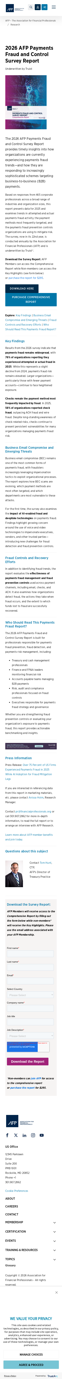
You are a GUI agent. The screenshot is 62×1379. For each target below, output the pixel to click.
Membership (14, 1222)
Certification (15, 1231)
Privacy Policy (10, 1376)
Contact (11, 1214)
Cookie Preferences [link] (16, 1190)
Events (10, 1240)
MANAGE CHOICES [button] (31, 1354)
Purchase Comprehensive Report (31, 299)
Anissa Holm (36, 797)
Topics (10, 1259)
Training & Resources (21, 1250)
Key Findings (23, 315)
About (10, 1198)
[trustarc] (52, 1376)
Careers (11, 1206)
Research (15, 24)
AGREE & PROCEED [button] (31, 1365)
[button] (56, 1292)
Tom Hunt (45, 862)
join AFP (36, 1078)
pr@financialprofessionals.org (33, 811)
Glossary (10, 1265)
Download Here (22, 288)
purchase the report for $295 (26, 278)
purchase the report (22, 1087)
